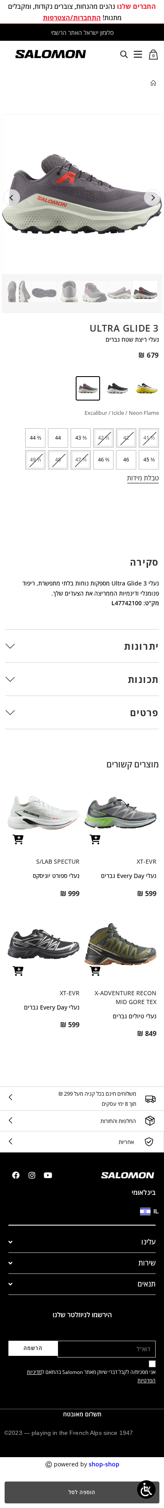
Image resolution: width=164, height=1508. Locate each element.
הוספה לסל (82, 1492)
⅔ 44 (35, 437)
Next (152, 197)
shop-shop (104, 1464)
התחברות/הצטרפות (72, 17)
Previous (11, 197)
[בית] (153, 83)
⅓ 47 (81, 459)
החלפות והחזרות (118, 1121)
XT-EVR (146, 861)
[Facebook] (16, 1175)
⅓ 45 (149, 459)
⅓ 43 (81, 437)
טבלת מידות (143, 477)
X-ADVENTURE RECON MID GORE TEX (125, 997)
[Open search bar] (124, 54)
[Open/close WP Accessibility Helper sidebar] (146, 1489)
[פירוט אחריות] (148, 1141)
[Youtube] (48, 1175)
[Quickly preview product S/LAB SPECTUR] (18, 839)
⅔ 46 (103, 459)
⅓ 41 (149, 437)
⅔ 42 (103, 437)
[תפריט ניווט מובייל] (138, 53)
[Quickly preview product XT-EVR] (95, 839)
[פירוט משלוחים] (150, 1098)
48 (58, 459)
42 (126, 437)
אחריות (126, 1142)
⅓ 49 (35, 459)
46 (126, 459)
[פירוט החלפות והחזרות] (150, 1121)
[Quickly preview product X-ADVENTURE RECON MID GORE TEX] (95, 971)
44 (58, 437)
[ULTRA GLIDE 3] (146, 388)
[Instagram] (32, 1175)
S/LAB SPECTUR (57, 861)
